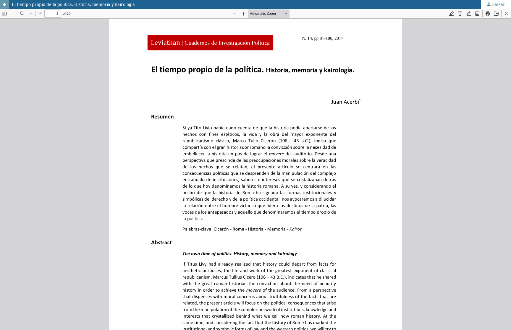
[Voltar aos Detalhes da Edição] (4, 4)
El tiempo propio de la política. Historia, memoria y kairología (73, 4)
